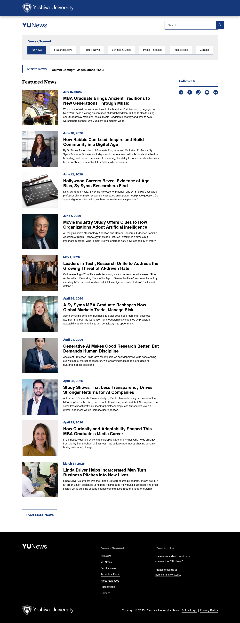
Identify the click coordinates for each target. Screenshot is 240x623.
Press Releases (152, 49)
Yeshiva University (47, 8)
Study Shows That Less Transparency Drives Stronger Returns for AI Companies (107, 389)
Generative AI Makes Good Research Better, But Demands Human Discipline (111, 348)
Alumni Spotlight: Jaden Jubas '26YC (78, 70)
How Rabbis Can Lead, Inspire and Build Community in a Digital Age (103, 141)
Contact (204, 49)
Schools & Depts (121, 49)
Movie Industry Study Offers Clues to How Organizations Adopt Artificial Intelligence (105, 224)
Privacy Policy (209, 610)
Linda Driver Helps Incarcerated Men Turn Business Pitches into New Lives (104, 472)
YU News (36, 49)
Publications (181, 49)
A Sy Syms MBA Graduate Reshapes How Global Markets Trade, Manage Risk (104, 307)
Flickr (215, 92)
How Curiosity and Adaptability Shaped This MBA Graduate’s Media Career (107, 431)
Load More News (40, 515)
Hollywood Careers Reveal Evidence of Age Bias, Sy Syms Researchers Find (106, 183)
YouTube (207, 92)
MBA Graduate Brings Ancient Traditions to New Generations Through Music (106, 100)
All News (106, 556)
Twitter (181, 92)
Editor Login (189, 610)
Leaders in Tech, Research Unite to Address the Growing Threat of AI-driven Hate (110, 265)
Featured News (63, 49)
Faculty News (92, 49)
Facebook (189, 92)
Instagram (198, 92)
